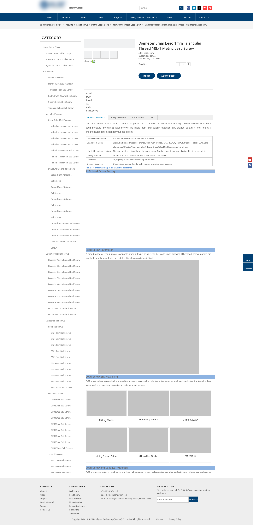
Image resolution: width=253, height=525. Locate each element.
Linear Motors (75, 498)
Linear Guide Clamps (52, 47)
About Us (44, 491)
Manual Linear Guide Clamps (58, 53)
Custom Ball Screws (55, 77)
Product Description (96, 117)
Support (43, 506)
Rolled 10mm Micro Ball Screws (65, 150)
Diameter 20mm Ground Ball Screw (64, 266)
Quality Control (47, 502)
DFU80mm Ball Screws (61, 442)
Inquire (146, 75)
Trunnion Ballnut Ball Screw (61, 108)
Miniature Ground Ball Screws (61, 169)
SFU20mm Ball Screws (61, 345)
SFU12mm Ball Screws (61, 333)
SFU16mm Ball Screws (61, 339)
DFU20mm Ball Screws (61, 406)
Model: (89, 93)
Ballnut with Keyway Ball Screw (62, 96)
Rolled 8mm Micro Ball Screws (64, 144)
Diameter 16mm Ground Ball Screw (64, 260)
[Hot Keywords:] (181, 8)
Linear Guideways (77, 506)
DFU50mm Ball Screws (61, 430)
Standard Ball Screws (55, 321)
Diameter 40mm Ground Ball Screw (64, 284)
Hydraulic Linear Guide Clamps (59, 65)
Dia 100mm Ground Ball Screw (62, 308)
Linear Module (75, 502)
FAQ (152, 117)
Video (42, 495)
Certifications (138, 117)
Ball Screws (48, 71)
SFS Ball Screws (55, 454)
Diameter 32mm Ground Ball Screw (64, 278)
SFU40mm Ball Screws (61, 363)
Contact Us (45, 510)
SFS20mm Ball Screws (61, 472)
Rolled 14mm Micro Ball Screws (65, 163)
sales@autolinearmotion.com (114, 495)
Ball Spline (74, 510)
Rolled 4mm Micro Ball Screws (64, 126)
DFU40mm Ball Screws (61, 424)
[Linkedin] (194, 8)
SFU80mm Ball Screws (61, 381)
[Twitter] (199, 8)
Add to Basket (168, 75)
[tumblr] (210, 8)
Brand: (89, 100)
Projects (44, 498)
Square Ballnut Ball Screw (60, 102)
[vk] (205, 8)
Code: (89, 107)
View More (74, 513)
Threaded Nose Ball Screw (60, 90)
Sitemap (159, 519)
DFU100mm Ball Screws (62, 448)
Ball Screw (74, 491)
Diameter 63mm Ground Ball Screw (64, 296)
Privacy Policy (175, 519)
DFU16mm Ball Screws (61, 400)
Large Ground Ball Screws (57, 254)
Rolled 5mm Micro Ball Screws (64, 132)
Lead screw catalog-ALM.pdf (140, 258)
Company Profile (118, 117)
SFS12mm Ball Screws (61, 460)
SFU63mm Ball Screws (61, 375)
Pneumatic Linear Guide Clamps (60, 59)
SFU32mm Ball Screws (61, 357)
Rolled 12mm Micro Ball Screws (65, 157)
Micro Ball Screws (54, 114)
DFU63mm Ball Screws (61, 436)
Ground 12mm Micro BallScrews (65, 229)
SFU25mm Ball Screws (61, 351)
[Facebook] (188, 8)
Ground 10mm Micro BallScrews (65, 223)
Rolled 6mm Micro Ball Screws (64, 138)
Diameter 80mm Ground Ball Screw (64, 302)
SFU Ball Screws (55, 327)
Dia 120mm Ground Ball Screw (62, 314)
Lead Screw (74, 495)
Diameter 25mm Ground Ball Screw (64, 272)
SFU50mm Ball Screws (61, 369)
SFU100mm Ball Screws (61, 387)
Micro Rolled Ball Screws (59, 120)
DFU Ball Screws (55, 394)
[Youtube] (250, 159)
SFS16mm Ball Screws (61, 466)
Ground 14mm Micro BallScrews (65, 235)
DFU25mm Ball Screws (61, 412)
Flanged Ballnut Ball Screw (60, 84)
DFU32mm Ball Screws (61, 418)
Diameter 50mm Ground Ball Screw (64, 290)
